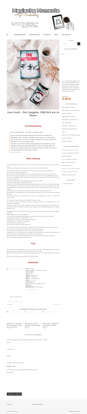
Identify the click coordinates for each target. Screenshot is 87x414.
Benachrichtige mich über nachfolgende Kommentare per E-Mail (23, 369)
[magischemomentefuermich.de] (43, 18)
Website (9, 356)
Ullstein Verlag (32, 280)
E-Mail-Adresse (11, 349)
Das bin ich (47, 34)
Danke (56, 34)
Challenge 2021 (66, 34)
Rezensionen (10, 301)
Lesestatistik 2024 (34, 34)
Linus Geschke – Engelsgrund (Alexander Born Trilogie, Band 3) (51, 325)
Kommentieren (10, 372)
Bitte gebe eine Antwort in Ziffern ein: (15, 362)
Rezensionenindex (19, 34)
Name (8, 342)
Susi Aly (10, 304)
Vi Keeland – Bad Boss (67, 141)
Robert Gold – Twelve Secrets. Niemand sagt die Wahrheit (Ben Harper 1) (69, 129)
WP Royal (16, 411)
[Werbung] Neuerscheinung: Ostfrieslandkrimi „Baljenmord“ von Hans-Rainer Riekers (70, 119)
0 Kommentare (56, 304)
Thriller (16, 301)
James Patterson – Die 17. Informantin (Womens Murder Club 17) (33, 325)
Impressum (9, 404)
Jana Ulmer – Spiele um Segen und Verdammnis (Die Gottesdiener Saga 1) (69, 162)
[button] (63, 99)
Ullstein (20, 301)
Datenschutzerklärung (37, 404)
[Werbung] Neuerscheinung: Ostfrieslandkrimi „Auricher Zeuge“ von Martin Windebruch (71, 110)
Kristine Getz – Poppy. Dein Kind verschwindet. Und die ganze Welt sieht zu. (14, 325)
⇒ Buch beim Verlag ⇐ (31, 289)
